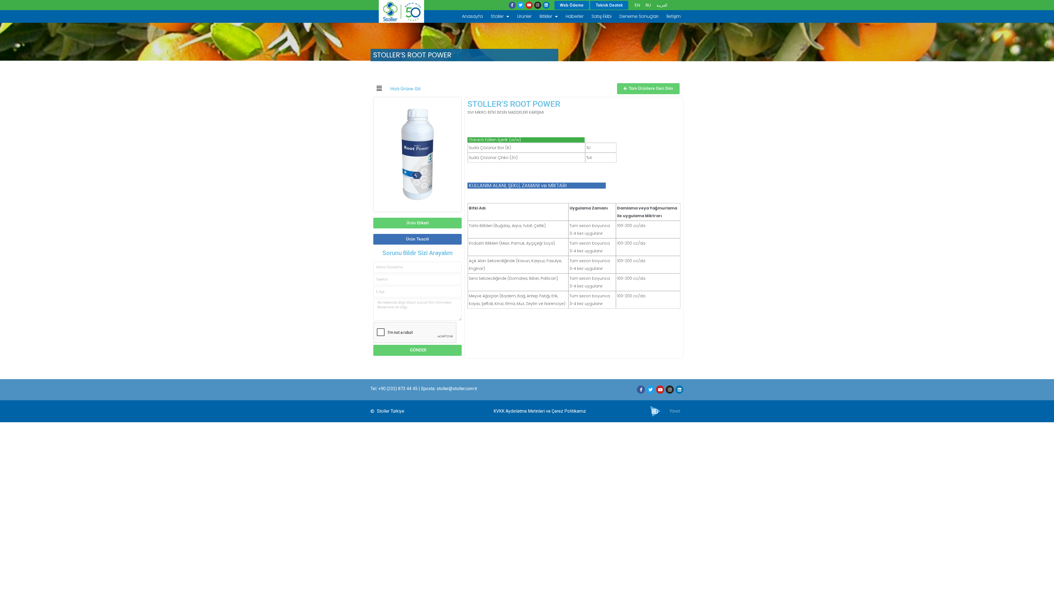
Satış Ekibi (602, 16)
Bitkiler (546, 16)
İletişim (673, 16)
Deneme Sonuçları (638, 16)
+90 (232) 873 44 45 (397, 388)
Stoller (497, 16)
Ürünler (524, 16)
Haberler (575, 16)
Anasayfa (472, 16)
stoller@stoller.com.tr (456, 388)
